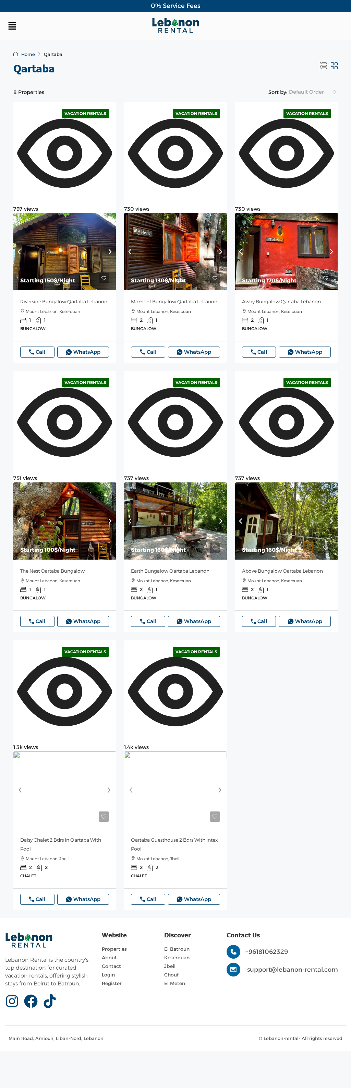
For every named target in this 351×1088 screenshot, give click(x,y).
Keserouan (177, 958)
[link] (64, 251)
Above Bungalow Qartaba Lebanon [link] (282, 571)
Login (108, 975)
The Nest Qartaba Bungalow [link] (52, 571)
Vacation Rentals (85, 113)
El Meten (174, 983)
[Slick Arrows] (19, 252)
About (109, 958)
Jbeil (170, 966)
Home (28, 54)
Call (41, 352)
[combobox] (312, 92)
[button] (62, 26)
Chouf (171, 975)
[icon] (14, 1001)
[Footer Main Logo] (29, 940)
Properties (114, 949)
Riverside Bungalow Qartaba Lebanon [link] (63, 302)
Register (112, 983)
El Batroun (177, 949)
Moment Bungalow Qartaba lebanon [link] (174, 302)
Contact (111, 966)
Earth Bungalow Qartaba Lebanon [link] (170, 571)
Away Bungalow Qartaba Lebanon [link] (281, 302)
